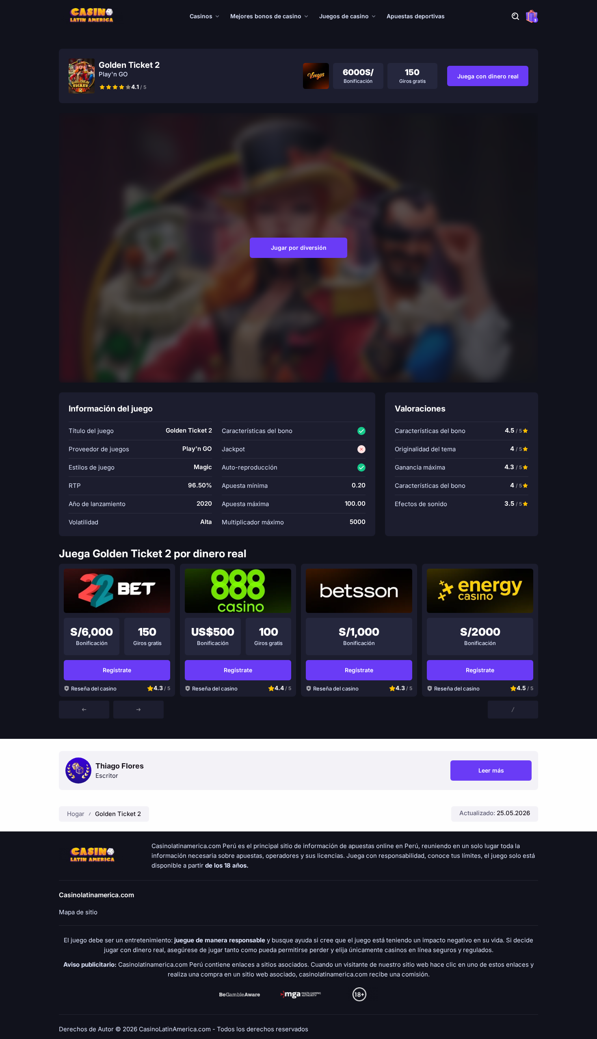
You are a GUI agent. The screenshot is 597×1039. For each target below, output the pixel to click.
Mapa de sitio (78, 912)
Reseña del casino (94, 688)
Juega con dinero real (488, 76)
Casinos (201, 16)
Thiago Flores (119, 766)
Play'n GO (113, 74)
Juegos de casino (344, 16)
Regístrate (117, 670)
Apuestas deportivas (416, 16)
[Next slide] (138, 710)
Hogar (75, 814)
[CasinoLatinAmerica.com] (91, 16)
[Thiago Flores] (78, 771)
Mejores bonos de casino (265, 16)
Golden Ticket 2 (118, 814)
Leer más (505, 772)
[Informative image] (239, 994)
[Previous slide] (84, 710)
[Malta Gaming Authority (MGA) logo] (300, 994)
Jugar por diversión (299, 247)
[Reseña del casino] (117, 591)
